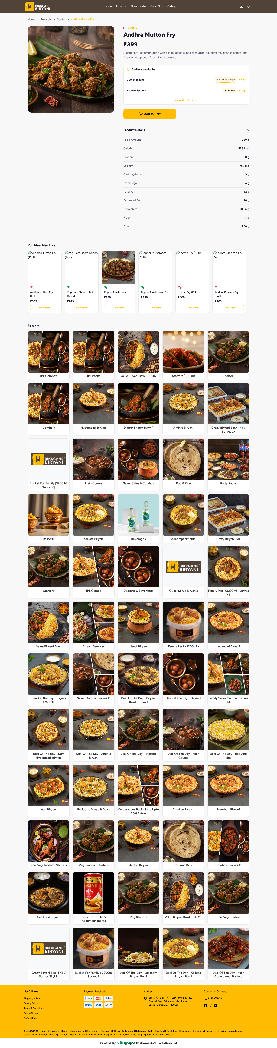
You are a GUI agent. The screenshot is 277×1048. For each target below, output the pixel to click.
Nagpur (108, 1034)
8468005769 (215, 997)
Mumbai (83, 1034)
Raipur (141, 1034)
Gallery (171, 6)
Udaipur (169, 1034)
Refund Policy (31, 1018)
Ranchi (150, 1034)
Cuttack (115, 1031)
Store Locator (138, 6)
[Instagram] (210, 1006)
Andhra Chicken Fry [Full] (227, 294)
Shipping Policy (32, 998)
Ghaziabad (185, 1031)
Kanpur (43, 1034)
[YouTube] (215, 1006)
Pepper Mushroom (115, 292)
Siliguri (159, 1034)
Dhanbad (160, 1031)
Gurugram (198, 1031)
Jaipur (239, 1031)
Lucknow (63, 1034)
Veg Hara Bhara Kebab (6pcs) (80, 294)
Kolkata (53, 1034)
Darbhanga (128, 1031)
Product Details (134, 130)
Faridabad (172, 1031)
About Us (121, 6)
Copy (242, 79)
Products (46, 19)
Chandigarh (92, 1031)
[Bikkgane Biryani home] (62, 6)
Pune (133, 1034)
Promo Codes (31, 1013)
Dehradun (140, 1031)
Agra (43, 1031)
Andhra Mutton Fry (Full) (41, 294)
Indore (231, 1031)
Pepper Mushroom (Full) (155, 292)
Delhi (150, 1031)
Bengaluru (53, 1031)
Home (108, 6)
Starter (61, 19)
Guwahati (210, 1031)
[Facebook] (205, 1006)
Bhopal (64, 1031)
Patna (125, 1034)
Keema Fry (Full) (187, 292)
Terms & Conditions (34, 1008)
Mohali (73, 1034)
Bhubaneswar (77, 1031)
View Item (44, 307)
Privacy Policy (31, 1003)
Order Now (157, 6)
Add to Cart (152, 114)
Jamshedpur (30, 1034)
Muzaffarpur (96, 1034)
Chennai (105, 1031)
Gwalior (222, 1031)
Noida (117, 1034)
